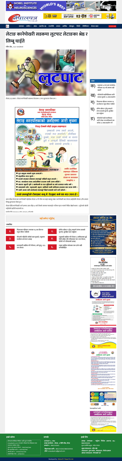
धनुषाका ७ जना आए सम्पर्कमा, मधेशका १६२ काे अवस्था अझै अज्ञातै (106, 88)
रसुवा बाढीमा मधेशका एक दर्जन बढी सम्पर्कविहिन (70, 246)
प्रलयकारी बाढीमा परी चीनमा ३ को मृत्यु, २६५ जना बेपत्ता (31, 246)
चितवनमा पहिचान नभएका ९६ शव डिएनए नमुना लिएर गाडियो (105, 102)
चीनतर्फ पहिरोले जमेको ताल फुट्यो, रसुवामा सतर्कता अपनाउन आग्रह (31, 238)
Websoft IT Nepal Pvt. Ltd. (65, 459)
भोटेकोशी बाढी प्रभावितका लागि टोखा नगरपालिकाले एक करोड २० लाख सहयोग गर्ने (105, 120)
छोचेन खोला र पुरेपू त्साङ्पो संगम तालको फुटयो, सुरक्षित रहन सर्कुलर (105, 111)
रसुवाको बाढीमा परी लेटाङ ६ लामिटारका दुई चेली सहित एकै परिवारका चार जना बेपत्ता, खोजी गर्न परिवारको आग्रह (73, 239)
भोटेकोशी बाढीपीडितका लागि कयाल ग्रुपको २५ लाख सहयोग (106, 95)
